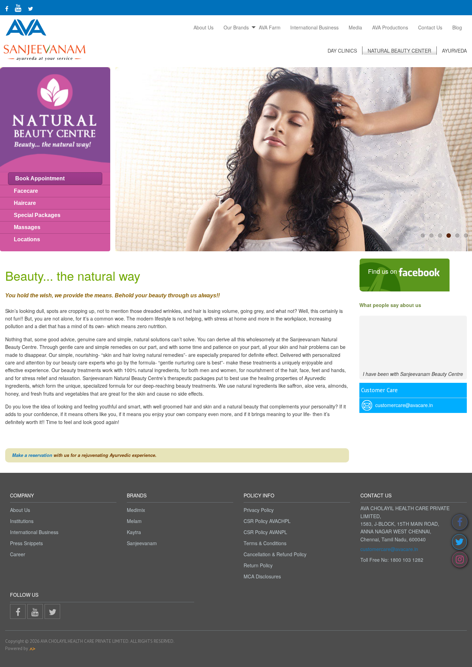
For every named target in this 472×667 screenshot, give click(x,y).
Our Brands (236, 27)
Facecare (26, 191)
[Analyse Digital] (32, 648)
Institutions (22, 520)
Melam (134, 520)
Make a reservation (32, 455)
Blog (457, 27)
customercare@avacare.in (389, 549)
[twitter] (30, 8)
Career (17, 554)
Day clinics (342, 50)
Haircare (25, 203)
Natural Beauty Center (399, 50)
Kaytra (134, 532)
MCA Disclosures (262, 576)
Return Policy (258, 565)
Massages (27, 227)
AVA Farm (270, 27)
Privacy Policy (259, 509)
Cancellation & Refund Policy (275, 554)
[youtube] (18, 7)
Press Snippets (26, 543)
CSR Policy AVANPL (265, 532)
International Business (314, 27)
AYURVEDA (454, 50)
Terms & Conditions (265, 543)
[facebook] (6, 8)
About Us (203, 27)
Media (355, 27)
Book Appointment (40, 178)
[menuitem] (204, 27)
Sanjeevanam (142, 543)
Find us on (383, 271)
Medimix (136, 509)
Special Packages (37, 215)
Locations (27, 239)
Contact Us (430, 27)
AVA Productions (390, 27)
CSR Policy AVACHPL (267, 520)
